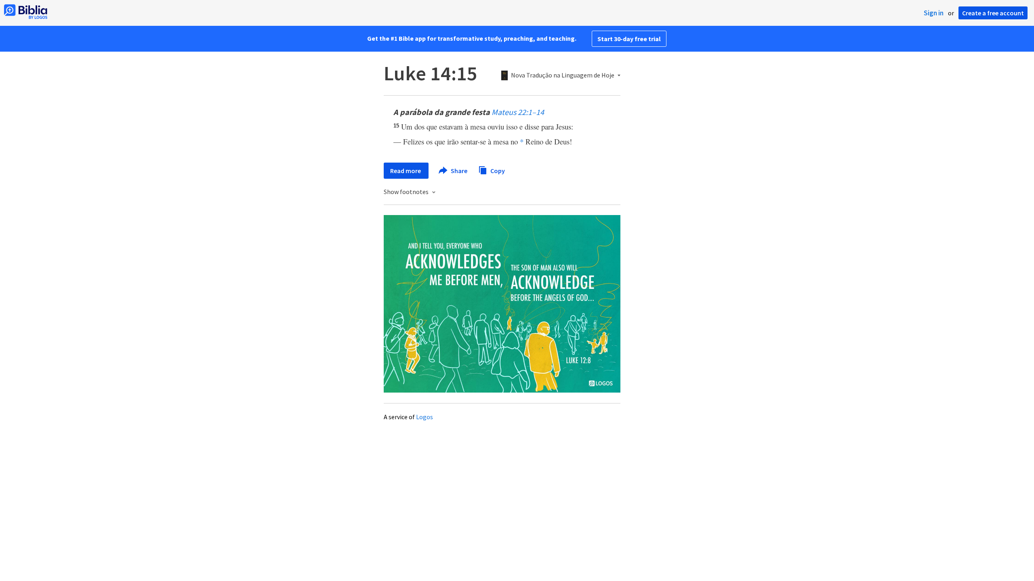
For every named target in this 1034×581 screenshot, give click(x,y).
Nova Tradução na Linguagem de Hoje (562, 75)
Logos (424, 417)
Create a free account (993, 13)
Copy (497, 170)
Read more (406, 171)
